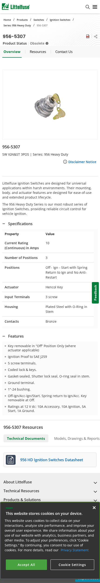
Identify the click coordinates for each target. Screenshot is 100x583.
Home (7, 19)
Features (16, 336)
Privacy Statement (75, 550)
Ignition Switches (60, 19)
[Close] (94, 508)
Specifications (20, 223)
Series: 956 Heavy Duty (17, 25)
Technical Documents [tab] (26, 438)
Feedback (95, 292)
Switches (38, 19)
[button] (50, 105)
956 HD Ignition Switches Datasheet (51, 459)
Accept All (26, 564)
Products (22, 19)
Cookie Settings (72, 564)
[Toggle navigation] (95, 6)
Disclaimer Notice (82, 162)
